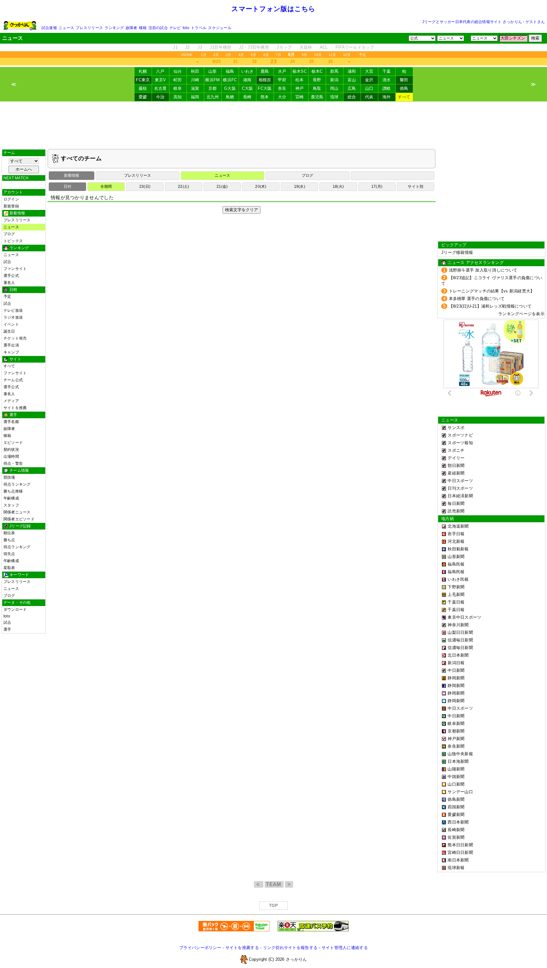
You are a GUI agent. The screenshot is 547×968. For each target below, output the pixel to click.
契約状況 (11, 449)
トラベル (198, 28)
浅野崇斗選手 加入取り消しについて (483, 270)
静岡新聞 (456, 678)
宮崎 (299, 97)
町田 (177, 79)
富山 (352, 79)
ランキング (114, 28)
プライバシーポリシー (200, 947)
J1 (175, 47)
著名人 (9, 282)
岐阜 (177, 88)
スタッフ (11, 505)
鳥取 (317, 88)
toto (186, 28)
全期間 (106, 186)
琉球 (334, 97)
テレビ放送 (13, 310)
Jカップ (284, 47)
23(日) (144, 186)
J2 (187, 47)
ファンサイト (15, 269)
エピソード (13, 442)
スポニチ (456, 450)
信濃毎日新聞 (460, 640)
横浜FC (230, 79)
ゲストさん (535, 22)
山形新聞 (456, 556)
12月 (347, 55)
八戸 (160, 71)
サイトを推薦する (242, 947)
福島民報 (456, 564)
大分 (282, 97)
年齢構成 (11, 498)
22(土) (183, 186)
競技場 (9, 477)
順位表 (9, 533)
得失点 (9, 554)
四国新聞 (456, 807)
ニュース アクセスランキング (476, 262)
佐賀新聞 (456, 837)
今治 (160, 97)
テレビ (175, 28)
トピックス (13, 241)
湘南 (247, 79)
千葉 (386, 71)
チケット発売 (15, 338)
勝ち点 (9, 540)
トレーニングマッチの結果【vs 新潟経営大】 (492, 291)
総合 (352, 97)
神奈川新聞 (458, 624)
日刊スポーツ (460, 488)
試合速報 (49, 28)
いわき (247, 71)
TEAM (274, 884)
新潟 (334, 79)
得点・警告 (13, 463)
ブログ (9, 234)
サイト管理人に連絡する (345, 947)
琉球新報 (456, 867)
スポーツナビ (460, 435)
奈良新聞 (456, 746)
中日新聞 (456, 670)
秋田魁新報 (458, 549)
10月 (318, 55)
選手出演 (11, 345)
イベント (11, 324)
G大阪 (230, 88)
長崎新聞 (456, 829)
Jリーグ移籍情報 (457, 252)
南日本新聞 (458, 860)
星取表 (9, 568)
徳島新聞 (456, 799)
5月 (253, 55)
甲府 (282, 79)
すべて (404, 97)
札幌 (143, 71)
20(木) (260, 186)
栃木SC (299, 71)
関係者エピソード (19, 519)
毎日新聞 (456, 503)
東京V (160, 79)
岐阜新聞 (456, 723)
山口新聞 (456, 784)
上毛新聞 (456, 594)
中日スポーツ (460, 480)
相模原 (265, 79)
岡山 (334, 88)
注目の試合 (158, 28)
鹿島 (265, 71)
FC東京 (143, 79)
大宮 (369, 71)
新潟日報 (456, 662)
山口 (369, 88)
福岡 (195, 97)
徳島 (404, 88)
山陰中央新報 (460, 753)
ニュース (66, 28)
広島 (352, 88)
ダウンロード (15, 609)
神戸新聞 (456, 738)
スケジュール (219, 28)
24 (292, 61)
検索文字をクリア (241, 209)
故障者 (131, 28)
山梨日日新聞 (460, 632)
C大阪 (247, 88)
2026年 (186, 55)
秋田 (195, 71)
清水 (386, 79)
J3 (200, 47)
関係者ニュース (17, 512)
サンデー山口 (460, 791)
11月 (332, 55)
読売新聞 (456, 511)
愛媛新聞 (456, 814)
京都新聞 (456, 731)
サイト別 (415, 186)
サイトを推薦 (15, 408)
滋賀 (195, 88)
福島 (230, 71)
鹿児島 (317, 97)
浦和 (352, 71)
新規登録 (11, 206)
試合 (7, 262)
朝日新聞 (456, 465)
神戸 (299, 88)
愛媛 (143, 97)
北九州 (212, 97)
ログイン (11, 199)
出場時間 (11, 456)
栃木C (317, 71)
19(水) (299, 186)
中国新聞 (456, 776)
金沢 (369, 79)
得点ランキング (17, 484)
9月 (304, 55)
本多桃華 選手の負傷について (477, 298)
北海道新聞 (458, 526)
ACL (324, 47)
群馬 (334, 71)
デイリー (456, 458)
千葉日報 (456, 602)
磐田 (404, 79)
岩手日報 (456, 533)
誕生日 (9, 331)
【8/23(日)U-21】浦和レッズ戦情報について (490, 306)
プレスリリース (89, 28)
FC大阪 (265, 88)
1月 (203, 55)
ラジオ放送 (13, 317)
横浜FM (212, 79)
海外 (386, 97)
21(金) (222, 186)
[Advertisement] (273, 125)
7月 (278, 55)
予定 (362, 55)
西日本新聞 (458, 822)
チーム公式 (13, 380)
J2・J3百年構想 (254, 47)
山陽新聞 (456, 769)
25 (311, 61)
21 (235, 61)
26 (330, 61)
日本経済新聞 (460, 495)
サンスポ (456, 427)
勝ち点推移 (13, 491)
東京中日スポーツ (464, 617)
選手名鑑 (11, 422)
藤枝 (143, 88)
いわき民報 (458, 579)
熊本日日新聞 (460, 844)
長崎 (247, 97)
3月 (228, 55)
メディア (11, 401)
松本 (299, 79)
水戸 (282, 71)
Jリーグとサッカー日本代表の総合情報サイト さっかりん (472, 22)
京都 (212, 88)
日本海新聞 (458, 761)
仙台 (177, 71)
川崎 (195, 79)
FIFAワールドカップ (355, 47)
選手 (7, 629)
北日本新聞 (458, 655)
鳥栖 (230, 97)
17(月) (376, 186)
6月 (266, 55)
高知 (177, 97)
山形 (212, 71)
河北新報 (456, 541)
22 (254, 61)
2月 (216, 55)
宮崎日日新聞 (460, 852)
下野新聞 (456, 587)
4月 (241, 55)
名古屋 (160, 88)
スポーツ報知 (460, 442)
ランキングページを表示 (521, 313)
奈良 (282, 88)
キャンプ (11, 352)
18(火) (338, 186)
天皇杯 (305, 47)
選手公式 (11, 275)
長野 (317, 79)
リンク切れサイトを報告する (290, 947)
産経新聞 (456, 473)
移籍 (143, 28)
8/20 (216, 61)
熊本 (265, 97)
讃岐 (386, 88)
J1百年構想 (220, 47)
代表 (369, 97)
